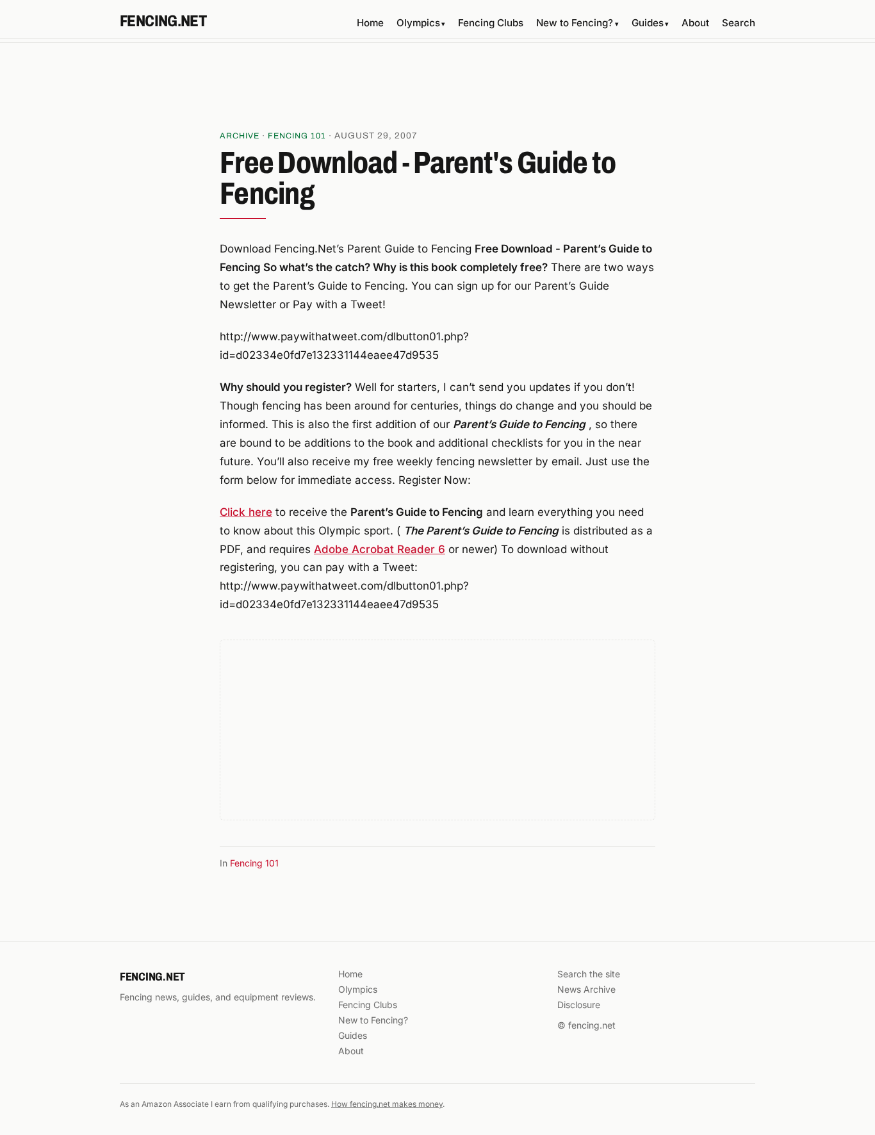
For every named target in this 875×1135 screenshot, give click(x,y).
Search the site (588, 973)
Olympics (421, 23)
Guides (650, 23)
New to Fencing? (577, 23)
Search (738, 23)
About (695, 23)
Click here (246, 512)
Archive (239, 135)
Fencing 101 (297, 135)
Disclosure (578, 1004)
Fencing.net (163, 21)
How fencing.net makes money (387, 1104)
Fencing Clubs (490, 23)
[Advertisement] (437, 90)
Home (370, 23)
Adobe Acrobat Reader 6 (379, 549)
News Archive (586, 989)
